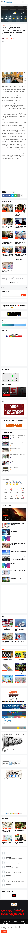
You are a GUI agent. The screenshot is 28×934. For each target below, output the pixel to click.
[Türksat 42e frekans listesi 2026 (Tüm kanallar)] (6, 532)
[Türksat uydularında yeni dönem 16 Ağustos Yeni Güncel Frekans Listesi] (6, 552)
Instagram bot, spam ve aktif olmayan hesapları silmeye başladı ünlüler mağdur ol (17, 436)
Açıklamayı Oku (11, 928)
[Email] (18, 195)
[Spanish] (19, 336)
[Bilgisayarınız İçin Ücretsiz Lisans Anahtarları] (6, 525)
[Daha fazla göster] (21, 195)
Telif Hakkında (13, 536)
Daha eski (25, 287)
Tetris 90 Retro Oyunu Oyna (7, 671)
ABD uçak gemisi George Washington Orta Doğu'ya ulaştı (20, 629)
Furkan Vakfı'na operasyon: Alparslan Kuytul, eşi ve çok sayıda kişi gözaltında (7, 255)
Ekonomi (4, 455)
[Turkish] (21, 336)
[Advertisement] (14, 56)
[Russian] (17, 336)
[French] (9, 336)
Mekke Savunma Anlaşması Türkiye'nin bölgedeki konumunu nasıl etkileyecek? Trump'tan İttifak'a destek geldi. (20, 257)
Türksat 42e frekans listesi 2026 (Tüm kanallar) (17, 531)
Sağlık (14, 192)
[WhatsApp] (15, 195)
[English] (7, 336)
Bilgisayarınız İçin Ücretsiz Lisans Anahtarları (17, 524)
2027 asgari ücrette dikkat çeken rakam (7, 271)
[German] (11, 336)
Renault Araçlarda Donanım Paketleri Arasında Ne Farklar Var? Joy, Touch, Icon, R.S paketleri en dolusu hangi (18, 558)
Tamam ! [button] (4, 931)
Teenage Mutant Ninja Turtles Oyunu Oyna (19, 672)
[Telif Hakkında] (6, 538)
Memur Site (9, 923)
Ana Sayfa (4, 25)
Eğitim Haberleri (5, 442)
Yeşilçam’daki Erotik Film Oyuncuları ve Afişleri (17, 544)
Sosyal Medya (5, 436)
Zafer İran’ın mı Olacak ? (20, 830)
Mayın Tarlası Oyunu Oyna (20, 684)
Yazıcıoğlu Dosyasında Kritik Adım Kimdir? (17, 461)
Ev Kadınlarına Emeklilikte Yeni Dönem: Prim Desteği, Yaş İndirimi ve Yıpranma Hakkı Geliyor (20, 241)
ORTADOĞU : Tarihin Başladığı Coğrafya (6, 831)
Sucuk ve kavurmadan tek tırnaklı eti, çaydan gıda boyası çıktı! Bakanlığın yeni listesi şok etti (7, 241)
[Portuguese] (15, 336)
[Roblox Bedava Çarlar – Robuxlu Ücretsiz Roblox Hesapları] (6, 579)
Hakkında (10, 921)
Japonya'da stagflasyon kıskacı (19, 642)
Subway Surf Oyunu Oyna (7, 684)
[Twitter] (12, 195)
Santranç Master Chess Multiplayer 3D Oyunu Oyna (7, 660)
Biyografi (4, 461)
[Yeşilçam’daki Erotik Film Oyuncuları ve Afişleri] (6, 545)
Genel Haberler (10, 25)
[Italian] (13, 336)
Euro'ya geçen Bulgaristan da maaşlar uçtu (7, 642)
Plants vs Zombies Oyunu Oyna (20, 660)
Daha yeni (3, 287)
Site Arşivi (12, 563)
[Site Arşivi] (6, 565)
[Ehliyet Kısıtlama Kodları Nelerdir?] (6, 572)
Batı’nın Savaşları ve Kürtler (19, 843)
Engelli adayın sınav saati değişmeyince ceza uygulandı (7, 227)
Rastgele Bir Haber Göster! (14, 425)
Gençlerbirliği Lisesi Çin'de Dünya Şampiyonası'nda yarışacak (20, 214)
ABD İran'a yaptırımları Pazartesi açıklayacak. (6, 629)
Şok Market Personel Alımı (14, 467)
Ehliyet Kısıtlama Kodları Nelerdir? (17, 570)
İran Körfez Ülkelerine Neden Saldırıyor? (6, 843)
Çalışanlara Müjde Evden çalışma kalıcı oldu (7, 213)
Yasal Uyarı (23, 921)
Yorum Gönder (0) (14, 282)
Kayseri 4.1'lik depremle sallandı (15, 448)
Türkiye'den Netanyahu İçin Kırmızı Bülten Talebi (20, 227)
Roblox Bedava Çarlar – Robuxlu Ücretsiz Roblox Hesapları (17, 578)
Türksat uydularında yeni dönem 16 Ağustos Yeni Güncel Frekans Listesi (18, 551)
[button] (2, 2)
